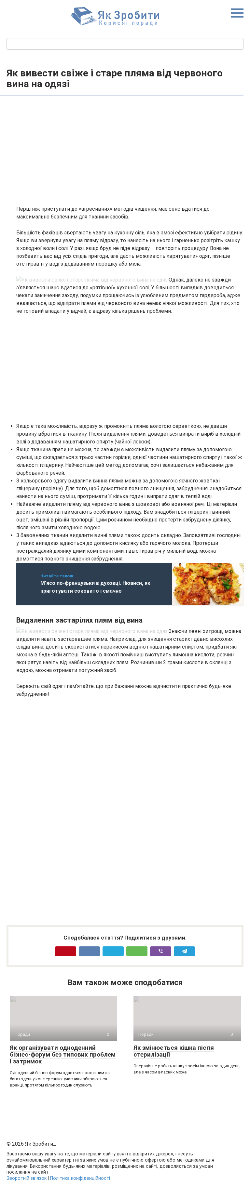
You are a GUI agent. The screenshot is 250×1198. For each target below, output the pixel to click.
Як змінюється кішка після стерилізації (173, 1051)
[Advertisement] (129, 151)
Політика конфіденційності (80, 1178)
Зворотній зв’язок (27, 1178)
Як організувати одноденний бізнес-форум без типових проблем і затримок (63, 1054)
